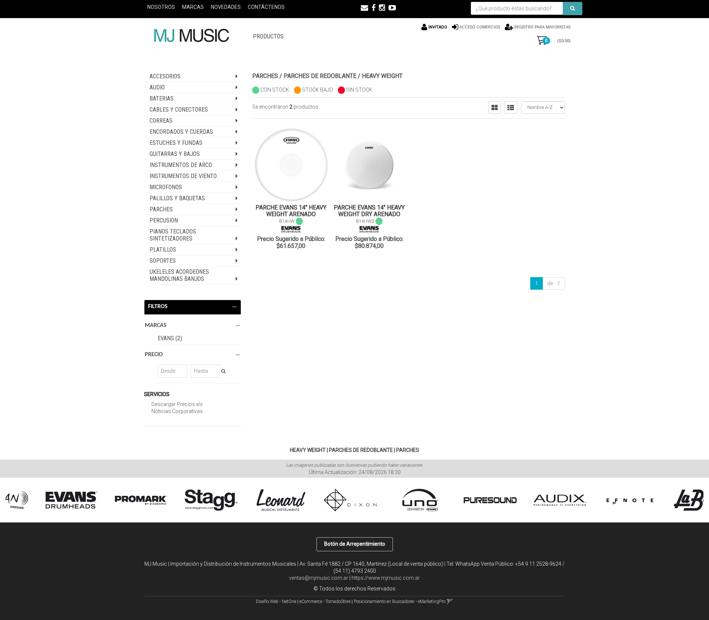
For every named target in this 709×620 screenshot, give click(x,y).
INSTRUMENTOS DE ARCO (181, 164)
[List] (510, 107)
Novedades (226, 7)
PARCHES (161, 209)
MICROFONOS (166, 187)
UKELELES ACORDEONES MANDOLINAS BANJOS (179, 275)
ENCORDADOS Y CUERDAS (181, 131)
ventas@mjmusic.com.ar (318, 578)
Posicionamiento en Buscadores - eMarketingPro (399, 601)
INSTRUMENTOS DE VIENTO (183, 176)
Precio (154, 355)
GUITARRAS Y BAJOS (175, 153)
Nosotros (161, 7)
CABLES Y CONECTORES (179, 109)
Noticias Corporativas (177, 411)
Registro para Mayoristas (542, 27)
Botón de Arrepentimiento (354, 544)
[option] (47, 500)
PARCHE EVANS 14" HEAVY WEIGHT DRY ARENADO (369, 211)
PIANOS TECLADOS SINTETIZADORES (173, 235)
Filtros (158, 307)
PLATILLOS (163, 249)
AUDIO (157, 87)
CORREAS (161, 120)
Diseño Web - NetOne (276, 601)
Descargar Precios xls (177, 404)
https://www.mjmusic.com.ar (386, 578)
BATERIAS (162, 98)
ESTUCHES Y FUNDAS (176, 142)
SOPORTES (163, 260)
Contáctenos (266, 7)
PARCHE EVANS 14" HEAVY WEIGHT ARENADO (291, 211)
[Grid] (494, 107)
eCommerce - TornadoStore (324, 601)
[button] (364, 7)
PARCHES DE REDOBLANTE (320, 75)
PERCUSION (164, 220)
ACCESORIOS (165, 76)
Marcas (193, 7)
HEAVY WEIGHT (382, 75)
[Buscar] (572, 8)
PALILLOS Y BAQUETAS (177, 198)
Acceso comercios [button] (479, 27)
